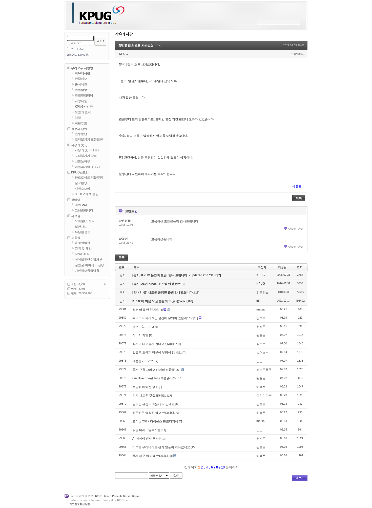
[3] (183, 283)
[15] (196, 292)
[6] (176, 404)
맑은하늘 (125, 221)
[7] (219, 275)
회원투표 (81, 123)
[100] (190, 301)
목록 (299, 198)
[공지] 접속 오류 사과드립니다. (139, 45)
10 (223, 467)
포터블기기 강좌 (86, 156)
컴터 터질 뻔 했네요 (145, 309)
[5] (156, 326)
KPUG (123, 54)
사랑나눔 (81, 101)
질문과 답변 (79, 129)
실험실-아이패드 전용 (89, 265)
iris (258, 301)
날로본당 (81, 183)
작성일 (282, 267)
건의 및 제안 (83, 248)
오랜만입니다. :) (143, 326)
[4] (161, 309)
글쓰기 (299, 478)
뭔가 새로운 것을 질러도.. (149, 395)
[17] (169, 395)
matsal (260, 309)
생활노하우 (82, 161)
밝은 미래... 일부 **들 (146, 430)
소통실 (75, 238)
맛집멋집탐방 (84, 95)
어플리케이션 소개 (87, 167)
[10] (195, 318)
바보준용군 (264, 370)
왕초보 (260, 318)
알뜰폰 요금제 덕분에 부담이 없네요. (157, 352)
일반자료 (81, 226)
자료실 (75, 216)
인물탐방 (81, 90)
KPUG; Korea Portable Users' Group (117, 496)
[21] (178, 369)
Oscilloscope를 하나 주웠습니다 (154, 378)
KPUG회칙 (82, 254)
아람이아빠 (264, 395)
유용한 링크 (83, 232)
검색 (176, 475)
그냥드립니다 (84, 210)
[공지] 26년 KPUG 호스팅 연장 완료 (157, 284)
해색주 (260, 326)
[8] (171, 455)
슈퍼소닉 (262, 352)
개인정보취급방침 (87, 270)
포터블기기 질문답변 (89, 139)
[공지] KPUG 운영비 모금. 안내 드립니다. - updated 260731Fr (174, 275)
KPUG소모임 (80, 172)
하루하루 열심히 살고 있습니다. (153, 413)
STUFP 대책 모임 (86, 194)
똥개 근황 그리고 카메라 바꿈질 (153, 370)
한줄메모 (81, 79)
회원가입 (72, 54)
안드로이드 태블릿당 (89, 177)
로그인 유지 (77, 48)
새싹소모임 (82, 188)
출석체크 (81, 84)
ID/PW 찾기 (84, 54)
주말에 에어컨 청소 (145, 387)
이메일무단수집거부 (88, 259)
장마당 (75, 200)
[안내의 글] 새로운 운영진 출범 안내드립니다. (163, 292)
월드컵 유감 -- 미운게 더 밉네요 (153, 404)
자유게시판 (82, 73)
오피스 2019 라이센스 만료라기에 (155, 421)
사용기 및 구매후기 (88, 150)
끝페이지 (232, 467)
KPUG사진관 (84, 106)
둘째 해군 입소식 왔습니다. (150, 456)
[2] (150, 335)
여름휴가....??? (142, 361)
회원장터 (81, 205)
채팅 (78, 118)
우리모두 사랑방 (82, 68)
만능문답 (81, 134)
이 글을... (298, 186)
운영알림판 (82, 243)
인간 (259, 361)
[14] (179, 378)
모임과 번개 (83, 112)
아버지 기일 (140, 335)
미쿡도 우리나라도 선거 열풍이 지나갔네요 (161, 447)
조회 (299, 267)
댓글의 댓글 (295, 228)
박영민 (123, 239)
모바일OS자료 (84, 221)
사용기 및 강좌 (81, 145)
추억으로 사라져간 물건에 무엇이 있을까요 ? (162, 318)
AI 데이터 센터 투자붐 (147, 438)
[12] (156, 361)
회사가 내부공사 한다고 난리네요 (154, 344)
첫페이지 (190, 467)
